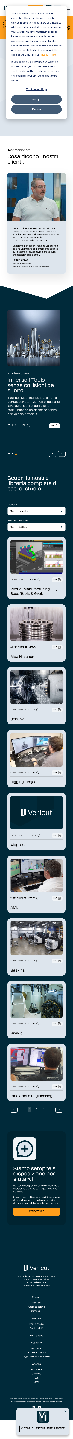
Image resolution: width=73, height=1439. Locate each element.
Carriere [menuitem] (36, 1373)
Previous (52, 454)
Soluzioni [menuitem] (36, 1318)
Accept (36, 99)
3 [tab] (16, 453)
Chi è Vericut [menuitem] (36, 1369)
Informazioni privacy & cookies (50, 1401)
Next (62, 454)
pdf (54, 439)
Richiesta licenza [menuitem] (37, 1352)
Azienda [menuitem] (36, 1363)
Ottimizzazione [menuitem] (36, 1306)
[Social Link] (33, 1407)
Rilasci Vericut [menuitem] (36, 1348)
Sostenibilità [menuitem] (36, 1327)
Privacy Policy (47, 54)
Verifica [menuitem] (36, 1302)
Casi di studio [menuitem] (36, 1323)
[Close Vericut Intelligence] (65, 1411)
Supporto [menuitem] (36, 1342)
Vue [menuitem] (37, 1377)
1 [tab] (9, 453)
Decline (36, 109)
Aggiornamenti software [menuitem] (36, 1356)
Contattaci (36, 1211)
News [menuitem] (37, 1381)
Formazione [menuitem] (36, 1335)
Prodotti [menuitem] (36, 1296)
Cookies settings (36, 89)
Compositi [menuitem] (36, 1310)
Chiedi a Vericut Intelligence (43, 1428)
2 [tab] (12, 453)
